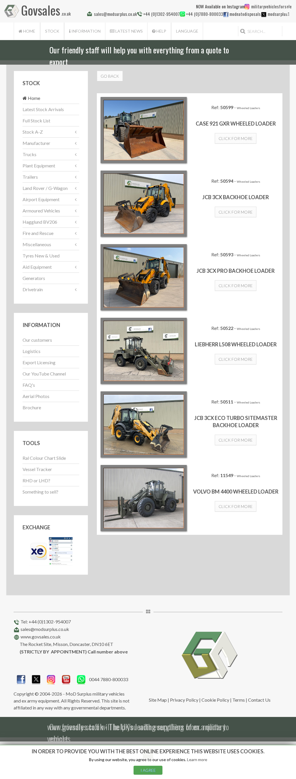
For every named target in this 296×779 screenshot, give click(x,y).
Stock (52, 31)
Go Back (110, 76)
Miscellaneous (37, 244)
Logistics (31, 351)
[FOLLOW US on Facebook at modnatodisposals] (226, 14)
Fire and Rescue (38, 233)
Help (161, 31)
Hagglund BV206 (40, 222)
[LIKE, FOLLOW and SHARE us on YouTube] (66, 678)
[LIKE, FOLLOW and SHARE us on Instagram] (51, 678)
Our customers (37, 340)
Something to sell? (40, 491)
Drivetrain (33, 289)
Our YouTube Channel (44, 373)
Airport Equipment (41, 199)
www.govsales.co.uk (41, 636)
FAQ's (29, 385)
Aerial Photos (36, 396)
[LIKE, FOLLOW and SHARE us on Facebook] (21, 678)
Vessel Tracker (37, 469)
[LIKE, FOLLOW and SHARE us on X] (36, 678)
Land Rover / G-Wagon (45, 188)
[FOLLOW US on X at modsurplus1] (264, 14)
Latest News (128, 31)
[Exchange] (51, 550)
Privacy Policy (184, 700)
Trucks (29, 154)
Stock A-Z (33, 131)
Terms (238, 700)
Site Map (158, 700)
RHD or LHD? (36, 480)
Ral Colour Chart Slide (44, 458)
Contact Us (259, 700)
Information (86, 31)
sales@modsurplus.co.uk (45, 629)
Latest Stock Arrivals (43, 109)
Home (28, 31)
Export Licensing (39, 362)
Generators (34, 278)
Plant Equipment (39, 165)
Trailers (30, 177)
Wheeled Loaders (248, 108)
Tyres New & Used (41, 255)
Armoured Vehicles (41, 210)
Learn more (197, 759)
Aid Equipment (37, 267)
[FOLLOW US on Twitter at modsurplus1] (278, 14)
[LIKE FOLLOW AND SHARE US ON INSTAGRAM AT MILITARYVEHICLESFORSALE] (270, 6)
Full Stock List (36, 120)
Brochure (32, 407)
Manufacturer (36, 143)
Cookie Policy (215, 700)
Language (187, 31)
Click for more (236, 138)
